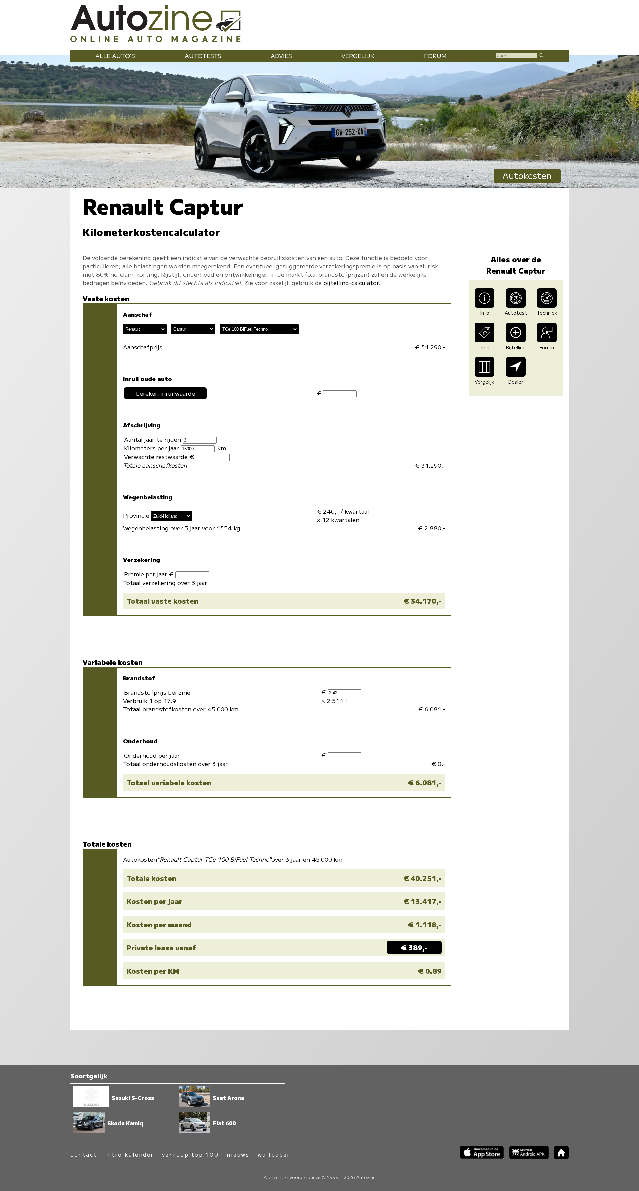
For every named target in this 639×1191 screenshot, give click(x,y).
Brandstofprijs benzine (157, 692)
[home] (559, 1157)
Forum (435, 55)
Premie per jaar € (149, 574)
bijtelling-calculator (351, 282)
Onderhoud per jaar (152, 755)
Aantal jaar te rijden (153, 439)
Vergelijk (357, 55)
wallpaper (274, 1154)
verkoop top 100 (190, 1154)
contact (83, 1154)
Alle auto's (115, 55)
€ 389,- (414, 947)
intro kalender (129, 1154)
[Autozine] (319, 22)
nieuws (238, 1154)
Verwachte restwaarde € (160, 456)
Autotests (203, 55)
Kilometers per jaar (152, 448)
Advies (281, 55)
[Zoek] (541, 55)
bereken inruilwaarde (165, 393)
